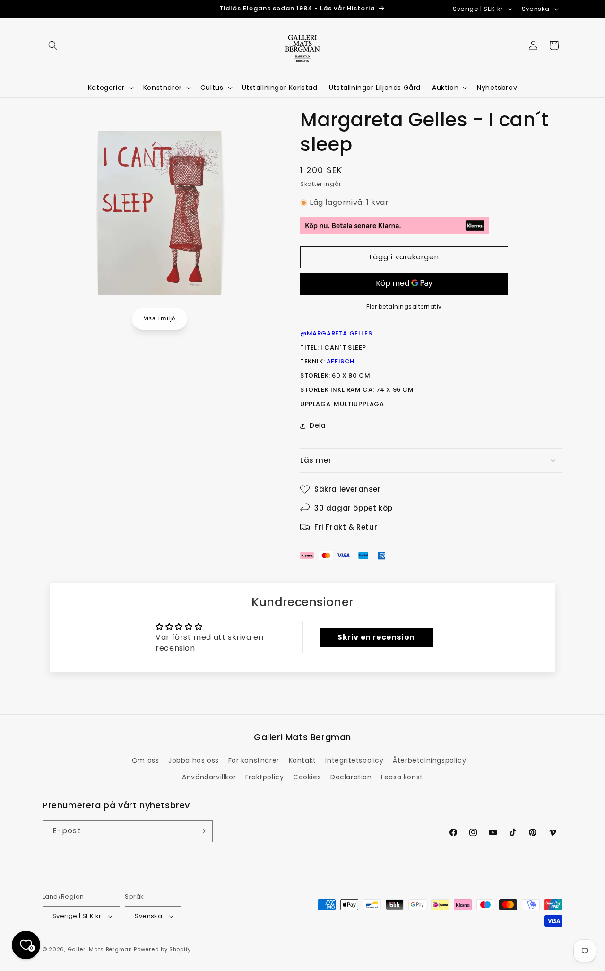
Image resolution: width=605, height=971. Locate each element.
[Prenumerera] (201, 831)
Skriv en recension (376, 637)
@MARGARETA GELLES (336, 333)
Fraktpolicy (264, 777)
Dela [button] (317, 425)
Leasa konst (402, 777)
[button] (53, 45)
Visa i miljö (159, 318)
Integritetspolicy (354, 760)
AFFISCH (340, 361)
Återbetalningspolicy (429, 760)
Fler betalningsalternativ (404, 306)
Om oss (145, 760)
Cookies (307, 777)
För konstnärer (253, 760)
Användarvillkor (209, 777)
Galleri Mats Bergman (100, 949)
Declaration (351, 777)
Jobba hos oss (193, 760)
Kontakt (302, 760)
